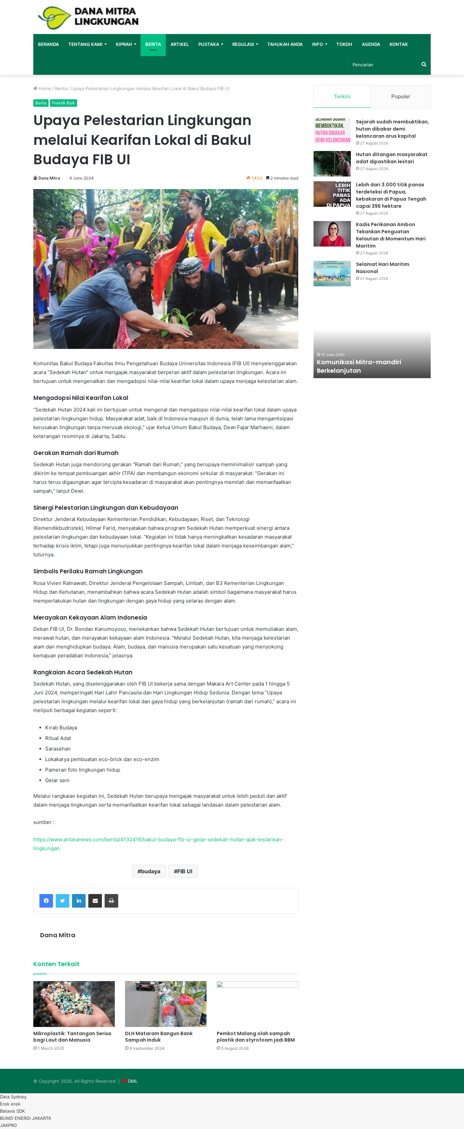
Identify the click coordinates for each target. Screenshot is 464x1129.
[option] (372, 340)
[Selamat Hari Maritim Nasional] (332, 273)
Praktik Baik (63, 102)
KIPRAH (124, 44)
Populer (400, 96)
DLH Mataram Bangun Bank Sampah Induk (159, 1036)
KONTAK (399, 44)
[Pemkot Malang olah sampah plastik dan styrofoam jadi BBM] (257, 1004)
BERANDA (48, 44)
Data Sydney (13, 1096)
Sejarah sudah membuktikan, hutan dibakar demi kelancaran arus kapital (392, 128)
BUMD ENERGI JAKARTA (25, 1118)
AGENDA (371, 44)
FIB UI (184, 871)
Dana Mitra (49, 178)
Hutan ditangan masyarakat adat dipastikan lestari (392, 158)
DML (133, 1081)
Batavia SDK (12, 1111)
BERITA (153, 44)
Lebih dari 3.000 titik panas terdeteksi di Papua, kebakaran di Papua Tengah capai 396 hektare (391, 195)
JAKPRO (8, 1125)
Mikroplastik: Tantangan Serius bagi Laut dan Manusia (72, 1036)
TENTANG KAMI (85, 44)
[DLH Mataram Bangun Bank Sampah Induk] (166, 1004)
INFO (317, 44)
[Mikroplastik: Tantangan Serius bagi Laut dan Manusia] (74, 1004)
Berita (61, 88)
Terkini (342, 96)
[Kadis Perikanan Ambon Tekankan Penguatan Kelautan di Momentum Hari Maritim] (332, 234)
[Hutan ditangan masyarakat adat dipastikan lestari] (332, 163)
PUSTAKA (208, 44)
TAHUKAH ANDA (285, 44)
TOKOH (344, 44)
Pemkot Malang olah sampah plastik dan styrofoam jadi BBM (256, 1036)
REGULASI (243, 44)
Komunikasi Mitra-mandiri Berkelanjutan (359, 366)
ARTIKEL (180, 44)
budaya (150, 871)
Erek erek (10, 1104)
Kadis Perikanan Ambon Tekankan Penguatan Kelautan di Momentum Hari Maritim (391, 235)
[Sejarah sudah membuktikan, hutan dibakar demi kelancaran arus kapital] (332, 131)
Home (44, 88)
